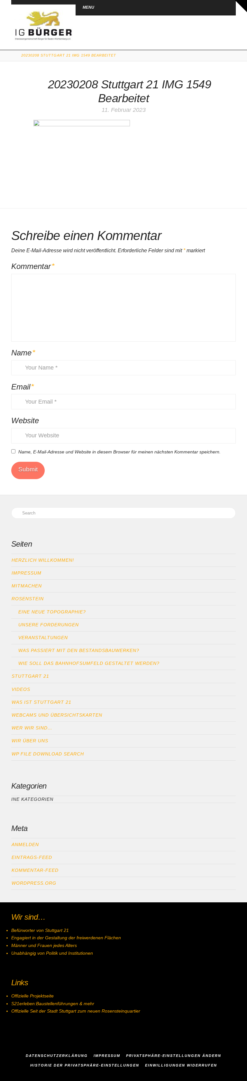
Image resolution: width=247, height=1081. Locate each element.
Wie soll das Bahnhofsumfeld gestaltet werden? (89, 663)
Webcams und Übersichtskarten (57, 715)
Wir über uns (30, 740)
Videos (21, 689)
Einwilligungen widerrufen (181, 1065)
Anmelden (25, 844)
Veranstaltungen (43, 637)
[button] (241, 6)
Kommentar (33, 266)
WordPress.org (34, 883)
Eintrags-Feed (32, 857)
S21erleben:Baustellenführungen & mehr (52, 1003)
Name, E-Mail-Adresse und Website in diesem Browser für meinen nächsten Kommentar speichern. (119, 451)
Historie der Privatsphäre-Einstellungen (84, 1065)
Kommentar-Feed (35, 870)
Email (22, 386)
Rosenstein (28, 598)
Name (23, 352)
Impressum (26, 573)
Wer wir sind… (32, 727)
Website (25, 420)
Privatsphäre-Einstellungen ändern (173, 1056)
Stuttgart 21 (30, 676)
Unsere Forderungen (48, 624)
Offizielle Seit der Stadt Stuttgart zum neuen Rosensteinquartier (75, 1011)
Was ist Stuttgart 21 (41, 702)
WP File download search (48, 753)
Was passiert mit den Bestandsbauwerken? (78, 650)
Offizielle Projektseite (32, 995)
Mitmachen (27, 585)
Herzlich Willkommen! (43, 560)
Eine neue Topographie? (52, 611)
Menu (88, 7)
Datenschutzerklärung (57, 1056)
